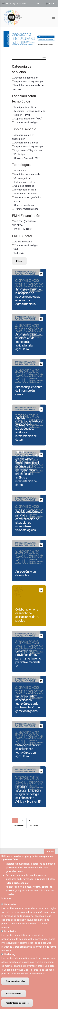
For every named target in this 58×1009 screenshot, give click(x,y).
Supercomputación (24, 205)
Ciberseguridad (22, 178)
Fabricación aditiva (24, 182)
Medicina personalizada (27, 174)
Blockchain (20, 170)
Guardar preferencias (15, 981)
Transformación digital (26, 122)
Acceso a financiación (26, 77)
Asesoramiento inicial (26, 142)
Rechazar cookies (13, 993)
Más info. (6, 898)
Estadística (10, 931)
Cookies (49, 851)
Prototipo (19, 154)
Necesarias (10, 904)
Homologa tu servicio (16, 3)
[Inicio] (13, 17)
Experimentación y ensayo (28, 81)
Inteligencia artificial (25, 107)
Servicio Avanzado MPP (27, 158)
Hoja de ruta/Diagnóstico (28, 150)
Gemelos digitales (24, 185)
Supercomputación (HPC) (28, 118)
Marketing (9, 954)
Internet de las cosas (25, 193)
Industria (19, 253)
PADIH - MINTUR (23, 229)
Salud (17, 249)
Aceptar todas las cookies (17, 1003)
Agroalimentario (23, 241)
